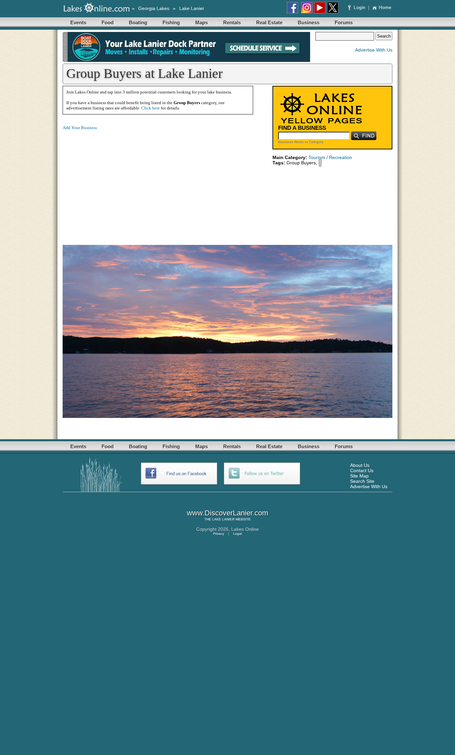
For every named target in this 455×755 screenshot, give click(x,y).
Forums (344, 22)
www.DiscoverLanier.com (227, 513)
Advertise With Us (373, 50)
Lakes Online (245, 529)
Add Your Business (80, 127)
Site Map (359, 475)
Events (78, 22)
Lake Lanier (191, 8)
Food (108, 22)
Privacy (218, 533)
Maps (201, 22)
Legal (237, 533)
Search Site (362, 481)
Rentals (232, 22)
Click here (150, 107)
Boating (138, 22)
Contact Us (361, 470)
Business (308, 22)
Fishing (171, 22)
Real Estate (269, 22)
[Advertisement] (119, 182)
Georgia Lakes (153, 8)
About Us (359, 465)
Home (385, 7)
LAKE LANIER (223, 519)
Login (359, 7)
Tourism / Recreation (330, 157)
